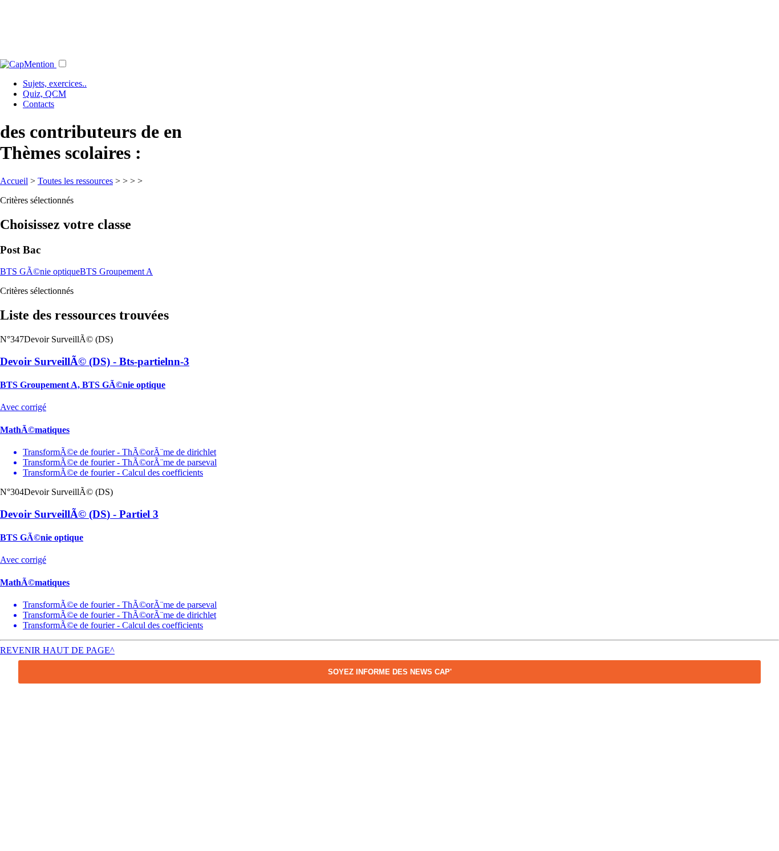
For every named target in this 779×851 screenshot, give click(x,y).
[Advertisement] (389, 25)
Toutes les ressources (75, 181)
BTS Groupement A (116, 271)
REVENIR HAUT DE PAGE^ (57, 650)
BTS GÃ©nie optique (40, 271)
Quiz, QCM (44, 94)
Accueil (14, 181)
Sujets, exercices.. (55, 83)
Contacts (38, 104)
